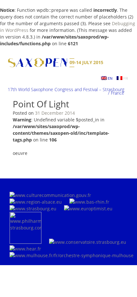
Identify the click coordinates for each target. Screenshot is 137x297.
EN (109, 78)
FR (125, 78)
